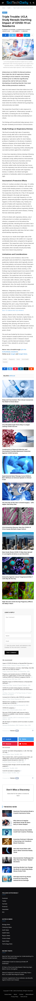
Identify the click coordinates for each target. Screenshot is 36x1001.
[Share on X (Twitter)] (12, 35)
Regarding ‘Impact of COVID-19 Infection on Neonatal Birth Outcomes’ (17, 682)
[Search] (33, 3)
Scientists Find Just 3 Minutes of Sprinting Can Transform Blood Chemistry (23, 841)
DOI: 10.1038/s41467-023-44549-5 (13, 310)
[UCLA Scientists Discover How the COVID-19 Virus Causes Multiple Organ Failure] (18, 516)
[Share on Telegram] (26, 35)
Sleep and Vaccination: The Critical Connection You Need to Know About (17, 400)
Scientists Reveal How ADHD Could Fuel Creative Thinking (23, 831)
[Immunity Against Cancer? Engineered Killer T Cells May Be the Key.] (18, 566)
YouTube (4, 904)
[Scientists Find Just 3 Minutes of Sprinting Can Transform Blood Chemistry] (7, 841)
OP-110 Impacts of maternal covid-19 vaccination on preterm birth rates (18, 722)
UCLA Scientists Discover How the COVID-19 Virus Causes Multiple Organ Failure (16, 528)
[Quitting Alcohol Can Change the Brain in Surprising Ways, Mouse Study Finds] (7, 869)
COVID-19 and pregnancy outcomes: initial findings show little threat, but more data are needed (18, 668)
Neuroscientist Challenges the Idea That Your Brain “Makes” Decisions (23, 859)
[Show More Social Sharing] (32, 35)
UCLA (18, 359)
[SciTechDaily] (17, 2)
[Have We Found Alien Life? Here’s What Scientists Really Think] (7, 851)
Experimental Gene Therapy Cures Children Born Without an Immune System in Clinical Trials (16, 477)
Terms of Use (23, 996)
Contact (21, 994)
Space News (5, 941)
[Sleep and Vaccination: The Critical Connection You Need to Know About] (18, 389)
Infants (5, 359)
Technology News (7, 944)
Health (5, 12)
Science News (6, 938)
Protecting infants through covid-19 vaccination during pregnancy (16, 765)
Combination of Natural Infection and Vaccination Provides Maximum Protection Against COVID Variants (16, 451)
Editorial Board (29, 994)
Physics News (6, 935)
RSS (3, 912)
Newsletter (5, 909)
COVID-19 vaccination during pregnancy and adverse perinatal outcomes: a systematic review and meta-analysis (18, 688)
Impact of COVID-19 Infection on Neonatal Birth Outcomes (17, 663)
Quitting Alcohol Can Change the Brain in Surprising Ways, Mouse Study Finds (23, 869)
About (15, 994)
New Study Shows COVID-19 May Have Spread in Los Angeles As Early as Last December (17, 553)
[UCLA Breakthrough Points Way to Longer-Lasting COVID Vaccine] (18, 413)
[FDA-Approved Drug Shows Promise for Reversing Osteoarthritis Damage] (7, 879)
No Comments (16, 31)
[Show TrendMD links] (32, 730)
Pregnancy (12, 359)
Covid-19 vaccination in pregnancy (11, 770)
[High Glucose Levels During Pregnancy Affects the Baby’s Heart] (18, 590)
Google (13, 354)
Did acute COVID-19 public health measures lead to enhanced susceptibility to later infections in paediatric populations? (16, 714)
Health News (6, 933)
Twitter (4, 901)
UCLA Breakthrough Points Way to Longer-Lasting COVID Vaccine (16, 425)
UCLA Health (25, 359)
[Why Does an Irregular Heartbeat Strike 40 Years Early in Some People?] (7, 822)
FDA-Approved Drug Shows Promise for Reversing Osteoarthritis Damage (22, 878)
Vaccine (5, 362)
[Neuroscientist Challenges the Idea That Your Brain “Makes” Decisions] (7, 860)
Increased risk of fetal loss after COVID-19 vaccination (16, 697)
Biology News (6, 924)
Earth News (5, 930)
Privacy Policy (14, 996)
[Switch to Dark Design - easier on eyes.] (30, 3)
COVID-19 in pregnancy (9, 708)
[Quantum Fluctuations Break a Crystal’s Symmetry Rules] (7, 813)
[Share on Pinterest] (19, 35)
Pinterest (4, 906)
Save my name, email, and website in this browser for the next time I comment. (18, 646)
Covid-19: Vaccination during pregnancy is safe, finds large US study (17, 751)
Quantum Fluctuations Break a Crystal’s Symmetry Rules (23, 812)
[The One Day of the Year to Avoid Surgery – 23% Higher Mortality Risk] (18, 491)
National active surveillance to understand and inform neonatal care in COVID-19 (16, 702)
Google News (23, 354)
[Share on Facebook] (5, 35)
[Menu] (3, 2)
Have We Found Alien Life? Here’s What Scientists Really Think (23, 850)
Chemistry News (7, 927)
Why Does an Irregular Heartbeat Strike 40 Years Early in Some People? (21, 822)
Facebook (5, 898)
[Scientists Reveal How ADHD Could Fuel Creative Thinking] (7, 832)
